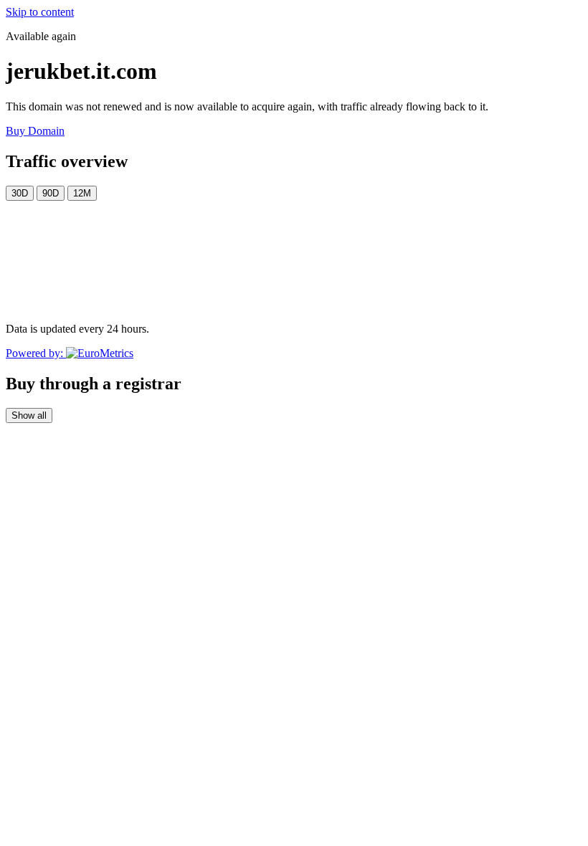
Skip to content (40, 12)
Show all (29, 415)
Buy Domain (35, 131)
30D (19, 193)
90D (50, 193)
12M (82, 193)
